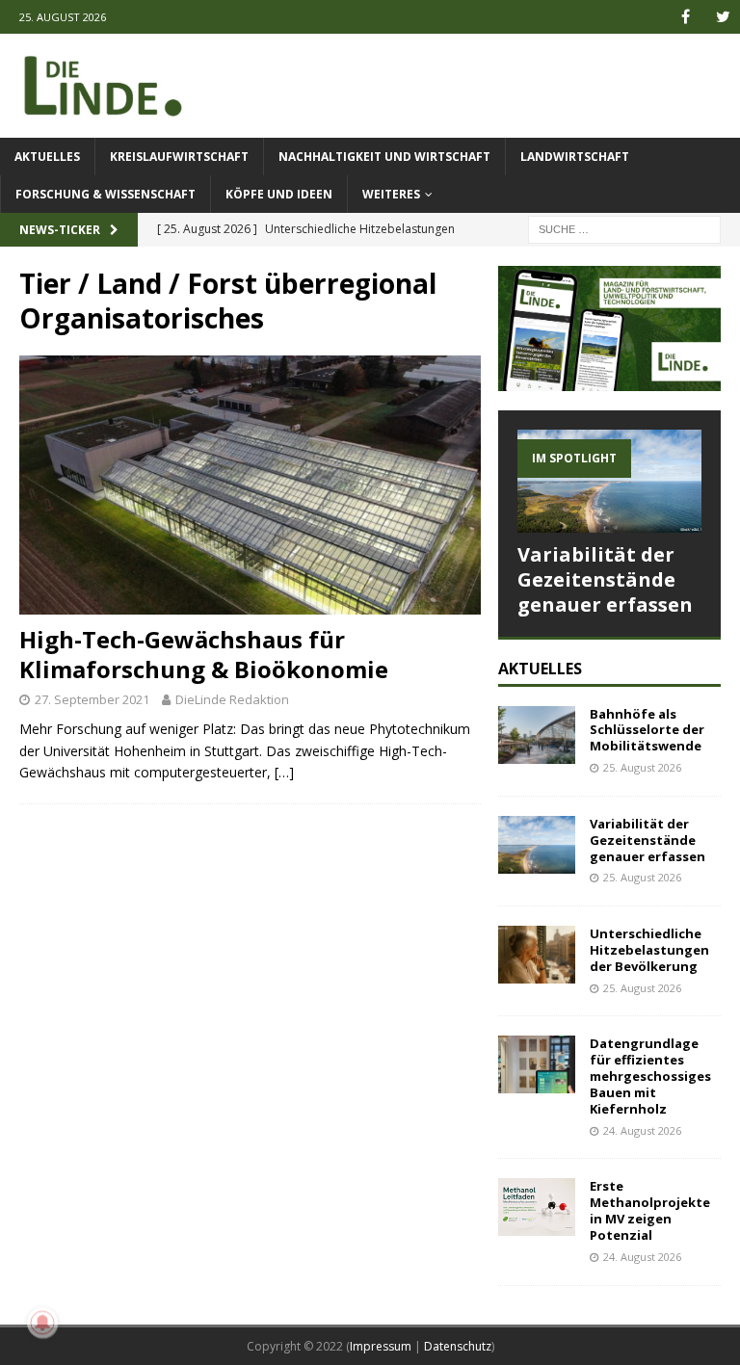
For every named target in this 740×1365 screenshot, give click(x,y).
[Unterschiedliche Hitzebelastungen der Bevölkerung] (536, 955)
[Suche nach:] (624, 228)
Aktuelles (47, 156)
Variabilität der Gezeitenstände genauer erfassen (605, 579)
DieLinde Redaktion (232, 699)
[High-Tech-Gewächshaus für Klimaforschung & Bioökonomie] (250, 485)
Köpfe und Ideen (278, 194)
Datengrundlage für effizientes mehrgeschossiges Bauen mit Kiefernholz (650, 1076)
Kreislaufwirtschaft (179, 156)
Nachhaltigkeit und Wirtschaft (384, 156)
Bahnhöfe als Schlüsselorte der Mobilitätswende (647, 730)
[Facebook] (685, 17)
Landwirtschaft (574, 156)
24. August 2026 (642, 1130)
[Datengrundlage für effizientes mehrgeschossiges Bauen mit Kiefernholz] (536, 1064)
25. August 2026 (642, 767)
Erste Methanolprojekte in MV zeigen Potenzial (650, 1210)
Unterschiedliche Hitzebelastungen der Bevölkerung (649, 950)
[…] (284, 772)
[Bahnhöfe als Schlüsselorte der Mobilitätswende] (536, 735)
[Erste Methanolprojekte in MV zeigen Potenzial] (536, 1207)
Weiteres (391, 194)
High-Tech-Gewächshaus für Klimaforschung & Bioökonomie (203, 654)
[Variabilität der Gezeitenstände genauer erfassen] (608, 481)
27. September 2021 (92, 699)
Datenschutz (457, 1346)
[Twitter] (723, 17)
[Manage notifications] (42, 1322)
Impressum (380, 1346)
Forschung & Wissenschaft (105, 194)
